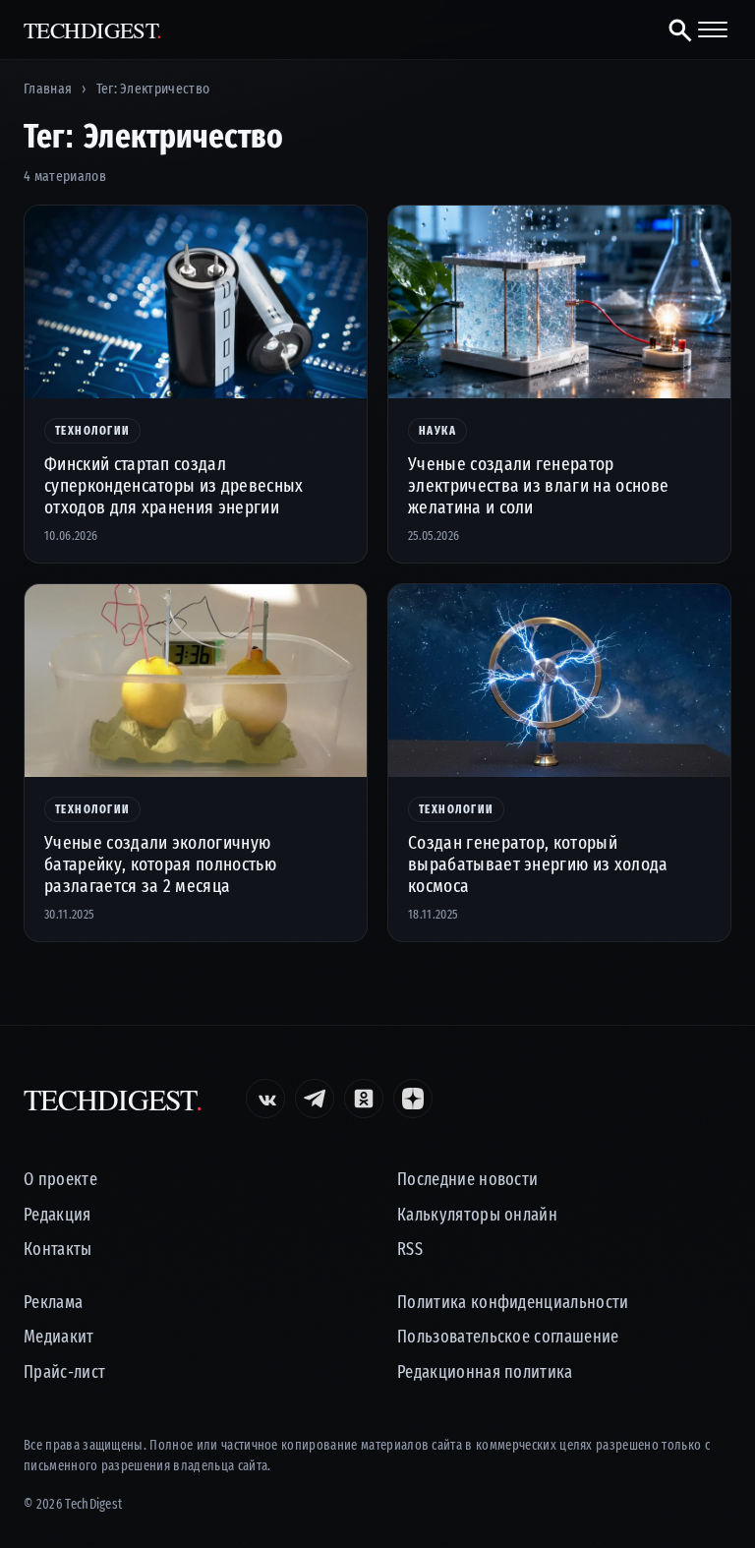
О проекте (60, 1179)
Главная (48, 88)
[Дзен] (413, 1098)
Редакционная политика (485, 1372)
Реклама (53, 1302)
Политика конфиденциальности (513, 1302)
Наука (437, 431)
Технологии (92, 431)
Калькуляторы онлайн (477, 1215)
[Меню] (712, 29)
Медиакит (59, 1337)
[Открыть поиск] (672, 29)
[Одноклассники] (363, 1098)
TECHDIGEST (93, 30)
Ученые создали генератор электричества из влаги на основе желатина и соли (538, 485)
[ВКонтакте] (265, 1098)
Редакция (57, 1215)
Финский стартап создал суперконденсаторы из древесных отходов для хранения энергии (174, 485)
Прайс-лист (64, 1372)
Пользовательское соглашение (508, 1337)
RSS (410, 1249)
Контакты (58, 1249)
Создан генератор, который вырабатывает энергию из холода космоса (538, 864)
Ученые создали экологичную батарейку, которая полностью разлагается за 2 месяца (160, 864)
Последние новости (467, 1179)
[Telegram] (314, 1098)
